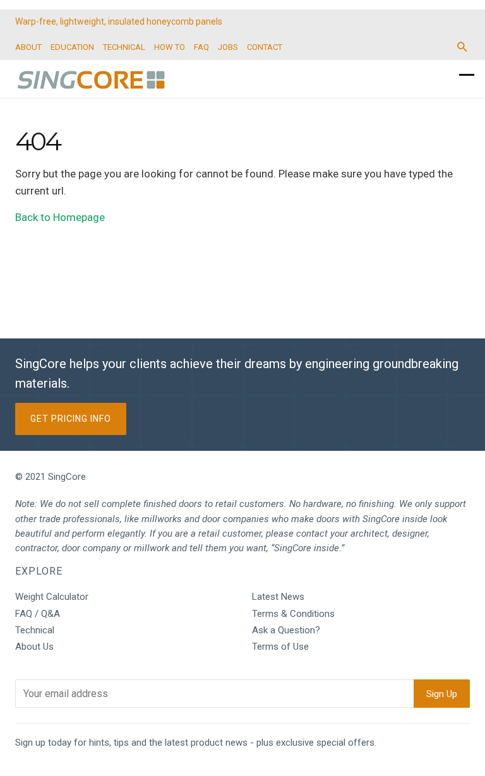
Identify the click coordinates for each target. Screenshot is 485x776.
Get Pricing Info (70, 419)
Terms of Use (280, 646)
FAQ (201, 47)
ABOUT (28, 47)
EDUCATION (72, 47)
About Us (34, 646)
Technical (34, 630)
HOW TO (169, 47)
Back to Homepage (60, 217)
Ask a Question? (286, 630)
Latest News (278, 596)
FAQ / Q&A (37, 613)
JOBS (228, 47)
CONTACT (264, 47)
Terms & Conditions (293, 613)
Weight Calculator (51, 596)
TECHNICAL (124, 47)
